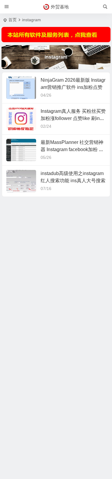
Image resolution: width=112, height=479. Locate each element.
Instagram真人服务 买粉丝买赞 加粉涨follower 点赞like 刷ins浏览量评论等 (73, 118)
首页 (12, 19)
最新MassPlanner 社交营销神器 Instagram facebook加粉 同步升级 (72, 149)
